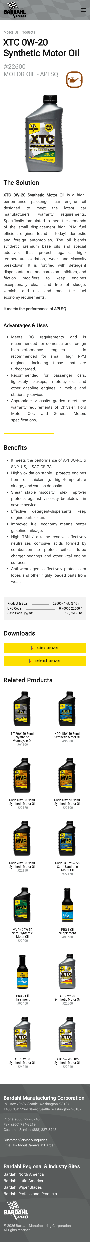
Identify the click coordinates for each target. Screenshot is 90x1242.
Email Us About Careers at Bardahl (30, 1145)
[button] (83, 10)
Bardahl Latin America (23, 1180)
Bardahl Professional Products (30, 1193)
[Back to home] (15, 10)
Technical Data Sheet (48, 661)
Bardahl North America (24, 1174)
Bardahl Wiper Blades (23, 1187)
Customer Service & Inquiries (25, 1140)
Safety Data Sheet (48, 648)
